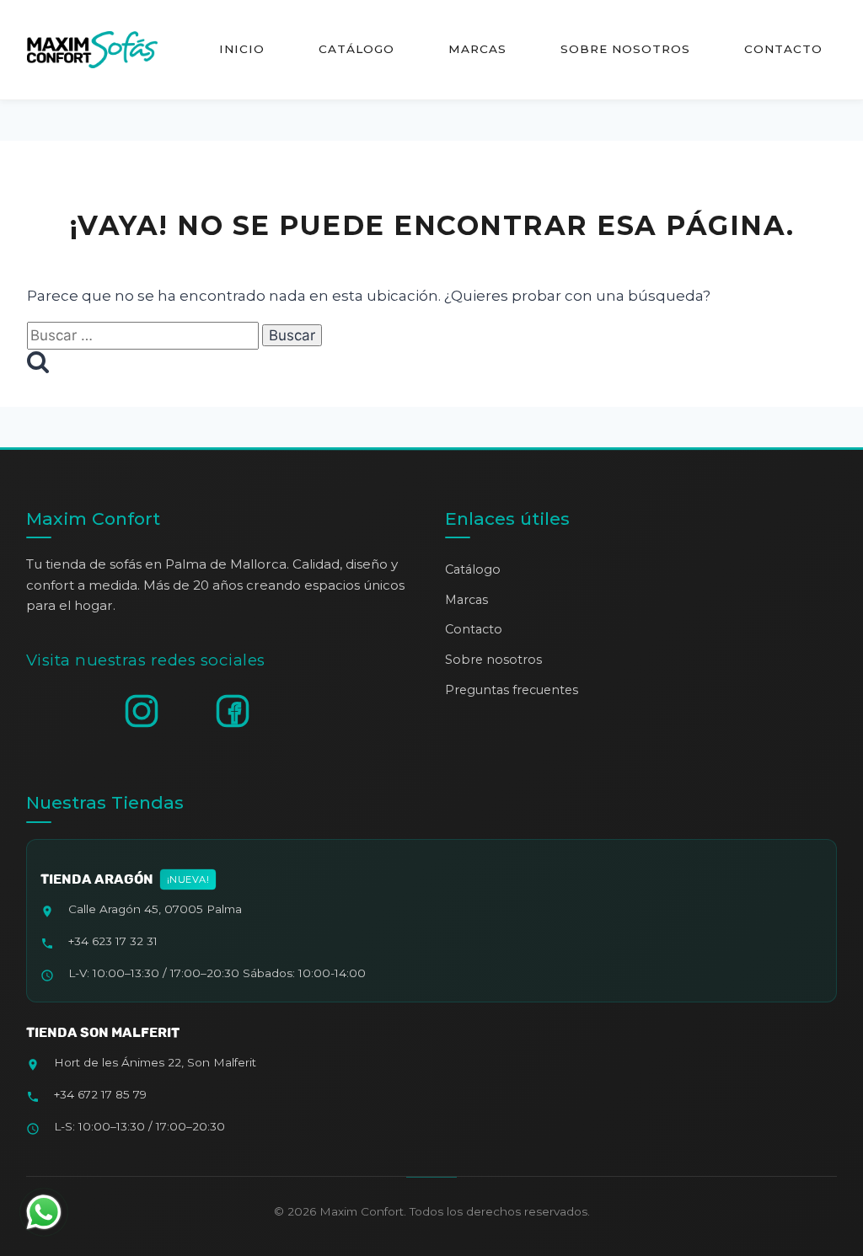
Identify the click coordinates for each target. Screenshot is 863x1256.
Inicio (242, 49)
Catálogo (356, 49)
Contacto (783, 49)
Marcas (477, 49)
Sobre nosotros (625, 49)
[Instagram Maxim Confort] (141, 711)
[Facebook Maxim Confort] (232, 711)
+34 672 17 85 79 (100, 1094)
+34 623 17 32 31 (113, 941)
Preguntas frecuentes (511, 689)
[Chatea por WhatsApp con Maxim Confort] (43, 1212)
